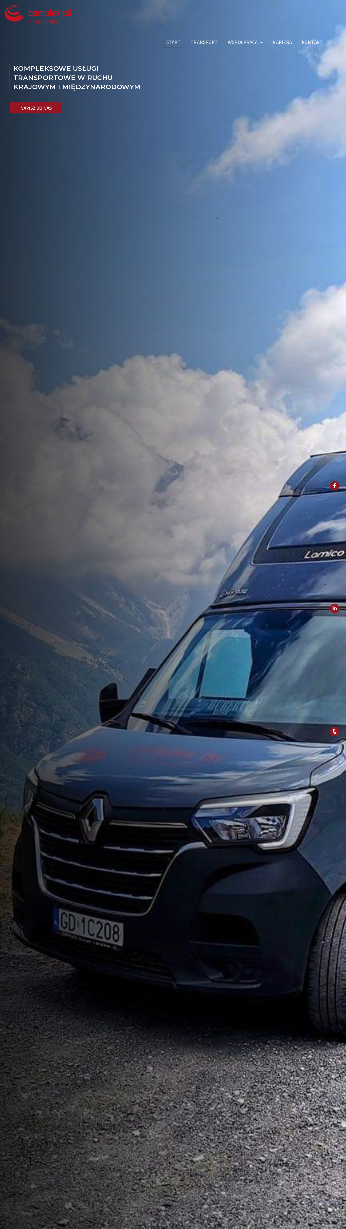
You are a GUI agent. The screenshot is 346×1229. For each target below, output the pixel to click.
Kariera (282, 42)
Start (173, 42)
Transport (204, 42)
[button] (36, 107)
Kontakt (312, 42)
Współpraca (243, 42)
